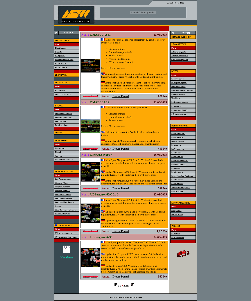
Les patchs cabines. (64, 160)
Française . (176, 211)
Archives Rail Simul (68, 237)
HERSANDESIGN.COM (132, 297)
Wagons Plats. (61, 183)
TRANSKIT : (60, 133)
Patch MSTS (60, 63)
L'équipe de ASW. (179, 114)
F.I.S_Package (177, 238)
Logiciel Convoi (178, 94)
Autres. (58, 206)
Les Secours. (177, 172)
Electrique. (60, 148)
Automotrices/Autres (64, 60)
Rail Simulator (65, 233)
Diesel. (58, 152)
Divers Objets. (177, 141)
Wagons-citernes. (63, 187)
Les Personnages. (179, 160)
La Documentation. (179, 102)
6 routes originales (179, 60)
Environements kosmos (182, 90)
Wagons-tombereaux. (64, 198)
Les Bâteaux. (177, 180)
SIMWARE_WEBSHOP (181, 37)
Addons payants (178, 52)
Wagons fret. (60, 121)
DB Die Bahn (177, 214)
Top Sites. (175, 98)
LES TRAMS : (61, 75)
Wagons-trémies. (62, 191)
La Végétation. (177, 149)
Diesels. (58, 52)
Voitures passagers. (64, 117)
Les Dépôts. (176, 153)
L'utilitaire (175, 234)
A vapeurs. (60, 56)
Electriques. (60, 48)
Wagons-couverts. (63, 194)
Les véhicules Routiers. (182, 176)
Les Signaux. (177, 184)
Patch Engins (61, 67)
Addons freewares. (179, 56)
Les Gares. (176, 145)
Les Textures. (177, 191)
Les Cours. (176, 106)
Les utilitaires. (177, 79)
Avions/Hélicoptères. (180, 187)
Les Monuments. (178, 164)
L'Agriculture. (177, 157)
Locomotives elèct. (63, 114)
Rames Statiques (62, 214)
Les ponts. (176, 168)
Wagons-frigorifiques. (64, 202)
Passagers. (60, 90)
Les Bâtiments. (178, 134)
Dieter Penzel (120, 96)
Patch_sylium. (61, 125)
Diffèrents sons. (178, 87)
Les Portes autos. (63, 179)
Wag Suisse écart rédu (65, 210)
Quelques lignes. (179, 83)
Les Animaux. (177, 137)
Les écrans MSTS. (179, 110)
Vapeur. (58, 156)
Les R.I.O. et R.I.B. (63, 94)
